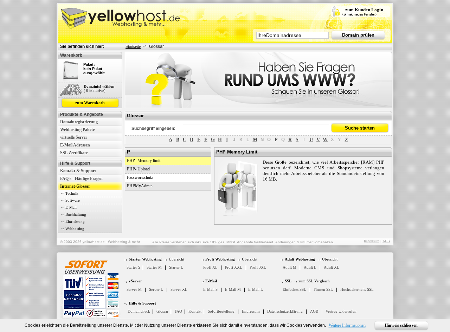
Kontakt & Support (78, 170)
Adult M (289, 267)
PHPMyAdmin (140, 185)
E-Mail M (233, 289)
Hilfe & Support (142, 303)
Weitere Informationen (347, 325)
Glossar (162, 311)
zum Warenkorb (90, 102)
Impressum (371, 241)
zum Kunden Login (364, 9)
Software (72, 200)
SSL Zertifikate (74, 152)
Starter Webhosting (145, 259)
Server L (156, 289)
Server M (134, 289)
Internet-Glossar (75, 186)
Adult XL (331, 267)
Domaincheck (139, 311)
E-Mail (71, 207)
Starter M (154, 267)
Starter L (176, 267)
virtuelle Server (73, 137)
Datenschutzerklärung (285, 311)
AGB (386, 241)
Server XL (179, 289)
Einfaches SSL (294, 289)
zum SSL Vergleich (314, 281)
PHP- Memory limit (143, 160)
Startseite (133, 46)
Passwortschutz (140, 177)
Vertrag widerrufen (341, 311)
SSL (288, 281)
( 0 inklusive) (94, 90)
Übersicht (176, 259)
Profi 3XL (258, 267)
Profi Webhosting (220, 259)
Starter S (133, 267)
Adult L (310, 267)
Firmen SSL (323, 289)
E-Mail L (255, 289)
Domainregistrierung (79, 121)
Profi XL (210, 267)
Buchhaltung (75, 214)
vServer (135, 281)
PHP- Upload (138, 169)
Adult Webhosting (300, 259)
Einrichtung (75, 221)
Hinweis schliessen (401, 325)
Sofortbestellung (221, 311)
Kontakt (194, 311)
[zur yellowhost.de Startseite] (121, 16)
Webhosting (74, 228)
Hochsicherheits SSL (357, 289)
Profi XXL (233, 267)
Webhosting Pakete (77, 129)
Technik (71, 193)
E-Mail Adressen (75, 145)
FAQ (178, 311)
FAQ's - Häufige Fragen (81, 178)
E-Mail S (210, 289)
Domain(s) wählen (99, 86)
